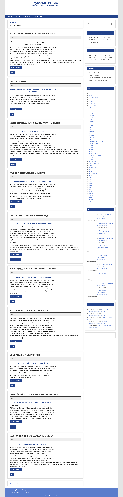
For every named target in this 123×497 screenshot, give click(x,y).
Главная (9, 16)
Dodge (91, 101)
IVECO (91, 125)
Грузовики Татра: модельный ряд (29, 215)
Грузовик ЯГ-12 (18, 81)
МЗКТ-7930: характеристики (25, 354)
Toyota (91, 165)
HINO (91, 117)
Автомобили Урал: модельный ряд (29, 310)
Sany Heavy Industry (95, 155)
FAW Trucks (92, 105)
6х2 (105, 55)
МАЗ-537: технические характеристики (31, 435)
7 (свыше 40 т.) (93, 42)
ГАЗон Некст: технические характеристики (102, 257)
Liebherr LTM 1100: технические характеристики (35, 122)
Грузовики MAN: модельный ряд (27, 173)
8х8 (105, 57)
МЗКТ (12, 72)
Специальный (106, 77)
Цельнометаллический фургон (98, 80)
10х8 (90, 60)
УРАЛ (12, 301)
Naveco (91, 145)
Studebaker (92, 161)
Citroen (91, 95)
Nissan (91, 147)
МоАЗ (91, 193)
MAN (12, 206)
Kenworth (92, 131)
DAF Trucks (92, 99)
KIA (90, 133)
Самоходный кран (94, 75)
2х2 (90, 55)
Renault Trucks (93, 153)
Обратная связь (38, 16)
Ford (90, 109)
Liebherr (13, 164)
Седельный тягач (94, 77)
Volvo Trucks (93, 169)
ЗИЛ (90, 181)
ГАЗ (90, 177)
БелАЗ (91, 175)
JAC (90, 127)
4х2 (95, 55)
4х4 (100, 55)
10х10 (96, 60)
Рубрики (17, 16)
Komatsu (91, 135)
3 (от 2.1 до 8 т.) (93, 37)
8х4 (100, 57)
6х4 (110, 55)
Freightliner (92, 115)
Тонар (91, 195)
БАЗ (90, 171)
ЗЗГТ (90, 179)
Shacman (92, 159)
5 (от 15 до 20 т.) (94, 39)
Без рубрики (93, 173)
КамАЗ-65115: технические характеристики (102, 276)
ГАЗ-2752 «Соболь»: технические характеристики (104, 216)
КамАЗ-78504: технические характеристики (34, 394)
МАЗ (12, 475)
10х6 (110, 57)
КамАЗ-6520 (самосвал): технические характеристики (104, 248)
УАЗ (90, 197)
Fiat (90, 107)
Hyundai (91, 121)
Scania (91, 157)
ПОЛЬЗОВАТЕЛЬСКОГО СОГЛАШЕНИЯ (43, 494)
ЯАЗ (12, 114)
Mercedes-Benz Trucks (96, 141)
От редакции (26, 16)
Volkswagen (92, 167)
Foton (91, 113)
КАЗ (90, 183)
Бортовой (92, 73)
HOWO (91, 119)
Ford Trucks (92, 111)
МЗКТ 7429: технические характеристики (32, 33)
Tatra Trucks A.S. (15, 260)
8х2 (95, 57)
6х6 (90, 57)
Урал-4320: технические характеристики (102, 292)
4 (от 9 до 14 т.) (105, 37)
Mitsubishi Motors (94, 143)
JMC (90, 129)
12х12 (109, 60)
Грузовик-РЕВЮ (45, 2)
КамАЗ (12, 427)
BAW (90, 93)
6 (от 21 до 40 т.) (106, 39)
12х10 (103, 60)
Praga (91, 151)
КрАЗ (90, 187)
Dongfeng (92, 103)
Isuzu (90, 123)
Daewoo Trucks (93, 97)
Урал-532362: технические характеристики (33, 268)
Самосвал (101, 73)
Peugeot (91, 149)
